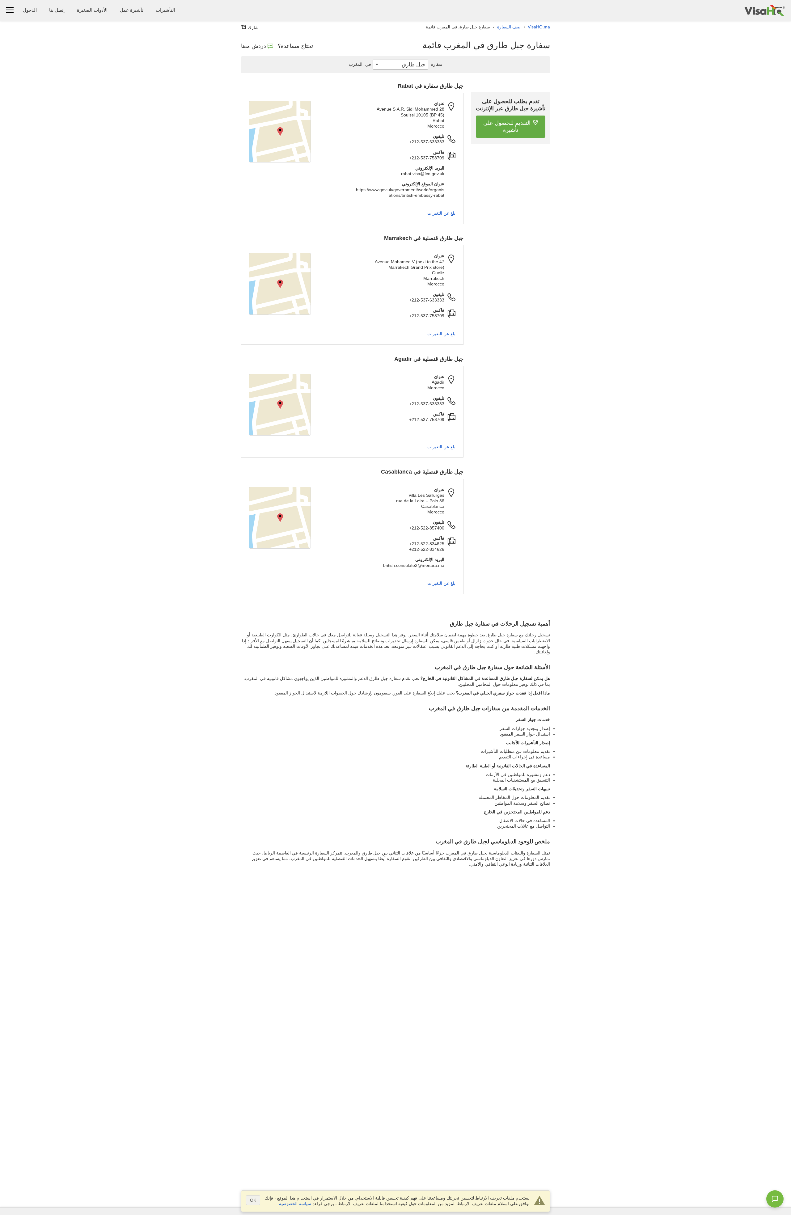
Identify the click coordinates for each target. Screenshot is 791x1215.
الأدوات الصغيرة (92, 10)
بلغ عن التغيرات (441, 213)
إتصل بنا (57, 10)
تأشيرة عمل (131, 10)
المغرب (360, 64)
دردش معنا (253, 46)
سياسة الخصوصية (295, 1203)
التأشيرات (165, 10)
